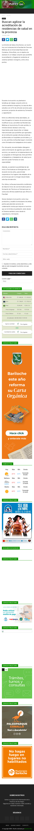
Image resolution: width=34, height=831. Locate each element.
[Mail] (17, 818)
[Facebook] (7, 818)
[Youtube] (27, 818)
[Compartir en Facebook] (3, 39)
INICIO (7, 825)
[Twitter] (22, 818)
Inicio (3, 15)
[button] (3, 11)
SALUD (8, 15)
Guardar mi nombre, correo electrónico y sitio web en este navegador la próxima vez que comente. (17, 266)
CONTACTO (25, 825)
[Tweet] (7, 39)
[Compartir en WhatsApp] (11, 39)
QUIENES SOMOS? (15, 825)
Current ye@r (6, 278)
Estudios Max (28, 828)
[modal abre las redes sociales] (15, 39)
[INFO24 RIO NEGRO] (17, 4)
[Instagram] (12, 818)
